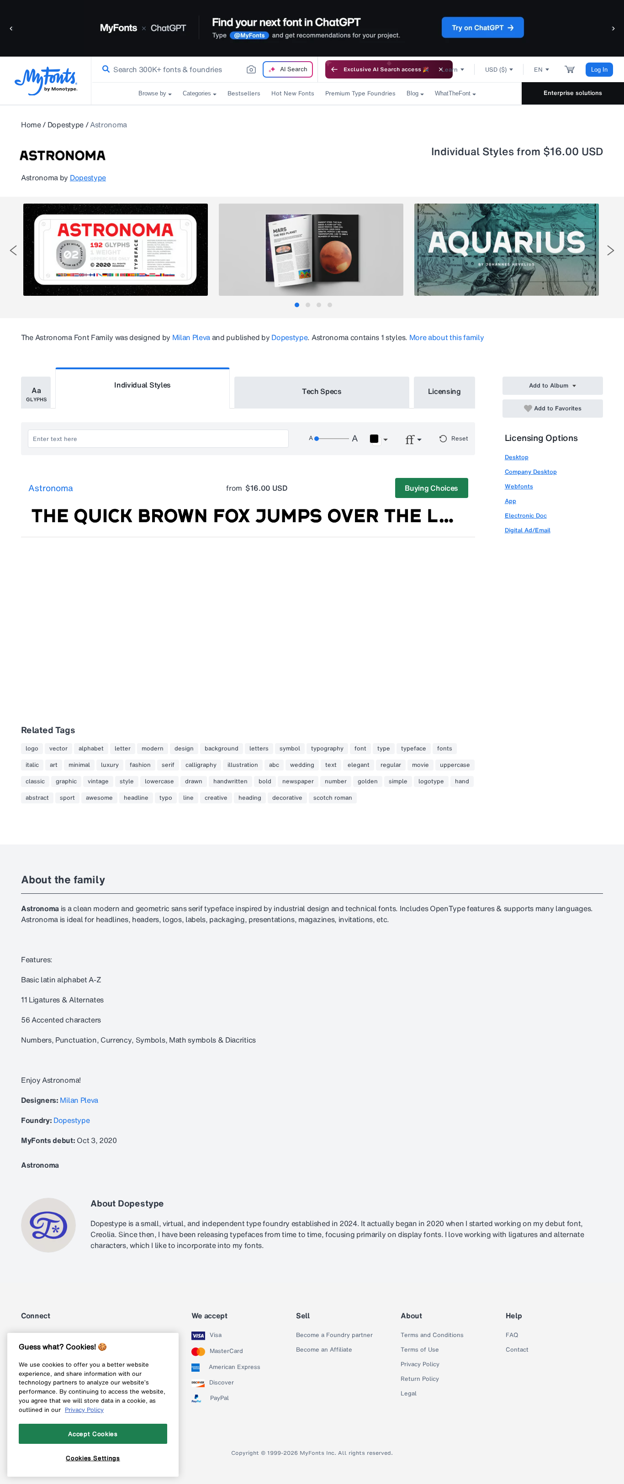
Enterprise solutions (573, 93)
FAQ (512, 1335)
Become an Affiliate (324, 1349)
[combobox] (204, 69)
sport (67, 798)
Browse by (152, 93)
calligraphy (201, 765)
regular (391, 765)
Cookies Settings (93, 1458)
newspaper (298, 781)
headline (136, 798)
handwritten (230, 781)
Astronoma (50, 488)
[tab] (296, 304)
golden (368, 781)
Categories (197, 93)
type (383, 748)
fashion (140, 765)
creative (216, 798)
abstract (37, 798)
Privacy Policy (420, 1364)
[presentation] (13, 250)
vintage (98, 781)
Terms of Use (420, 1349)
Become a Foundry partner (334, 1335)
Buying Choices (431, 487)
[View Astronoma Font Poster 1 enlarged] (115, 250)
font (360, 748)
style (127, 781)
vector (58, 748)
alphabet (91, 748)
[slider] (331, 438)
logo (32, 748)
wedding (302, 765)
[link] (104, 69)
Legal (409, 1393)
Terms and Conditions (432, 1335)
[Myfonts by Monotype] (46, 81)
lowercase (159, 781)
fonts (444, 748)
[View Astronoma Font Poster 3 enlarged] (506, 250)
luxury (110, 765)
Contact (517, 1349)
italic (32, 765)
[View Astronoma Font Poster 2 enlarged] (311, 250)
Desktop (517, 457)
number (336, 781)
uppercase (455, 765)
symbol (290, 748)
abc (274, 765)
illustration (242, 765)
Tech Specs (322, 391)
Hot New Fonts (292, 93)
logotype (431, 781)
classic (35, 781)
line (188, 798)
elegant (359, 765)
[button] (11, 28)
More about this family (446, 337)
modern (153, 748)
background (221, 748)
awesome (99, 798)
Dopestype (66, 124)
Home (31, 124)
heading (249, 798)
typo (165, 798)
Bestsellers (243, 93)
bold (265, 781)
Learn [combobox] (449, 69)
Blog (412, 93)
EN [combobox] (538, 69)
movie (420, 765)
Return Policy (420, 1379)
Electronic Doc (526, 515)
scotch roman (332, 798)
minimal (79, 765)
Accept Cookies (92, 1433)
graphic (66, 781)
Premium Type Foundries (360, 93)
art (54, 765)
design (184, 748)
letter (123, 748)
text (331, 765)
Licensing (444, 391)
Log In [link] (599, 69)
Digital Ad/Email (527, 530)
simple (398, 781)
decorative (287, 798)
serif (168, 765)
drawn (193, 781)
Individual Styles (142, 384)
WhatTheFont (453, 93)
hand (462, 781)
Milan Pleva (191, 337)
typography (327, 748)
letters (259, 748)
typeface (413, 748)
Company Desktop (531, 471)
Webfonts (519, 486)
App (510, 501)
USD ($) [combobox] (496, 69)
